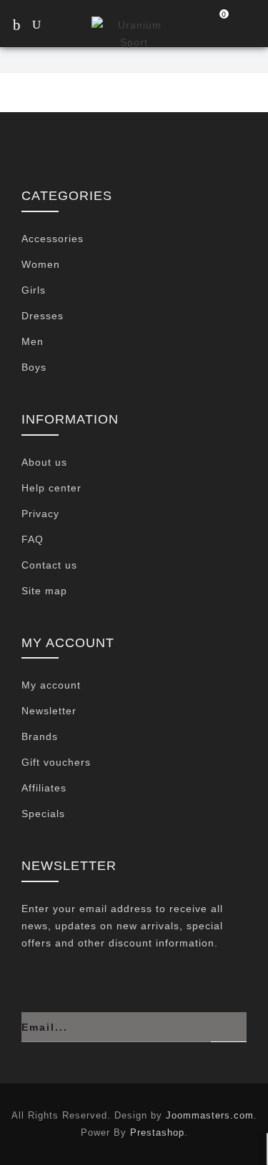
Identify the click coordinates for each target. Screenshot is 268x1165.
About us (44, 462)
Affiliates (43, 788)
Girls (33, 290)
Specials (43, 813)
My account (51, 685)
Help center (51, 488)
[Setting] (247, 26)
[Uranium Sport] (133, 32)
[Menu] (16, 24)
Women (40, 264)
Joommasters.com (210, 1115)
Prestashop (157, 1132)
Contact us (49, 565)
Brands (39, 736)
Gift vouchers (56, 762)
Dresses (42, 315)
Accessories (52, 238)
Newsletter (48, 710)
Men (32, 341)
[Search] (50, 26)
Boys (33, 367)
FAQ (32, 539)
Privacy (40, 513)
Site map (44, 590)
